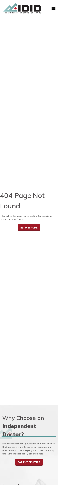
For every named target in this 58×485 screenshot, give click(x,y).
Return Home (29, 227)
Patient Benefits (29, 462)
